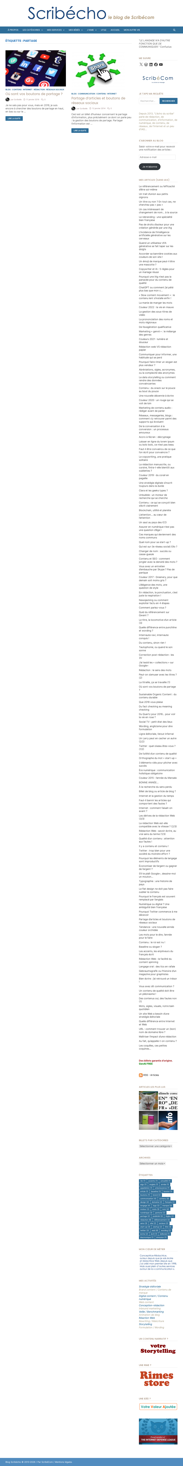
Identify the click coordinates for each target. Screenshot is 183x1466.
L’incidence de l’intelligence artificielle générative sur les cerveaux (155, 235)
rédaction (145, 1220)
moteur (144, 1209)
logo (156, 1205)
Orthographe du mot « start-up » (158, 758)
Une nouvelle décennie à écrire (156, 395)
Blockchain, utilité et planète (155, 510)
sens (143, 1223)
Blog (8, 89)
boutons (145, 1195)
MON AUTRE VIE (132, 29)
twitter (144, 1230)
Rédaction (39, 89)
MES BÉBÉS (74, 29)
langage (145, 1205)
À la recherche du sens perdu (155, 786)
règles (170, 1216)
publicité (158, 1216)
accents (153, 1181)
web (155, 1230)
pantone (160, 1213)
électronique (147, 1237)
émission (161, 1237)
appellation (146, 1188)
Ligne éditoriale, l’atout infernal (156, 733)
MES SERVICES (54, 29)
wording (166, 1230)
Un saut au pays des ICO (153, 522)
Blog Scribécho (13, 1462)
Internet (27, 89)
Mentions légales (63, 1462)
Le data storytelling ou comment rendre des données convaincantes (157, 380)
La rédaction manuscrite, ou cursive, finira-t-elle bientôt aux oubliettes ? (156, 467)
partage (145, 1216)
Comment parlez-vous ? (152, 607)
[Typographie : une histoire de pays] (168, 1100)
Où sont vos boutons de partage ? (34, 94)
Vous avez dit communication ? (156, 986)
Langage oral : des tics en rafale (157, 966)
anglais (153, 1184)
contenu (164, 1198)
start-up (145, 1227)
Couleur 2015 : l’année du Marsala (158, 777)
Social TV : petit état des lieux (155, 721)
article (144, 1191)
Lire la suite (14, 118)
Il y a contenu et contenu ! (154, 846)
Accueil (115, 29)
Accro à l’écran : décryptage (155, 437)
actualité (165, 1181)
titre (168, 1227)
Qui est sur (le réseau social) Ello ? (158, 546)
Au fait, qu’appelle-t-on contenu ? (158, 1041)
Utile (103, 29)
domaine (157, 1202)
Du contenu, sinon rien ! (152, 642)
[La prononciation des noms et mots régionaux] (148, 1100)
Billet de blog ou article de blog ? (157, 791)
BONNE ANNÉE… (149, 782)
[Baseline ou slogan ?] (148, 1120)
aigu (143, 1184)
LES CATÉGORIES (31, 29)
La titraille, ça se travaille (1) (154, 682)
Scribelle (18, 99)
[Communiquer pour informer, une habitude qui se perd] (168, 1120)
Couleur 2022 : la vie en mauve (156, 307)
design (144, 1202)
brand (157, 1195)
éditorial (165, 1234)
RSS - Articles (151, 1075)
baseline (156, 1191)
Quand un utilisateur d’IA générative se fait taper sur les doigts (156, 246)
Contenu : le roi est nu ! (152, 942)
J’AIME (90, 29)
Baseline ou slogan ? (150, 946)
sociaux (163, 1223)
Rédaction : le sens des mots (155, 670)
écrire (144, 1234)
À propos (13, 29)
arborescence (162, 1188)
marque (167, 1205)
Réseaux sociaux (55, 89)
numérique (146, 1213)
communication (148, 1198)
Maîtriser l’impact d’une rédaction (157, 1036)
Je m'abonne (149, 166)
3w (142, 1181)
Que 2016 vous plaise (151, 702)
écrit (154, 1234)
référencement (162, 1220)
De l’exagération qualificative (155, 327)
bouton (168, 1191)
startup (157, 1227)
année (165, 1184)
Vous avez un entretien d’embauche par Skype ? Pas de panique (157, 569)
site (153, 1223)
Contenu (17, 89)
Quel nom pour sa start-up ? (155, 542)
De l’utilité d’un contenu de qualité (158, 753)
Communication (86, 94)
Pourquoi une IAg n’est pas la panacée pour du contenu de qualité (155, 279)
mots (155, 1209)
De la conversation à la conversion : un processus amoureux (154, 429)
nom (165, 1209)
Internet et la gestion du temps (156, 795)
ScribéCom (47, 1462)
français (170, 1202)
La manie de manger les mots (155, 302)
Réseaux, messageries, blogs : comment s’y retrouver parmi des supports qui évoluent (157, 418)
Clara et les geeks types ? (153, 490)
